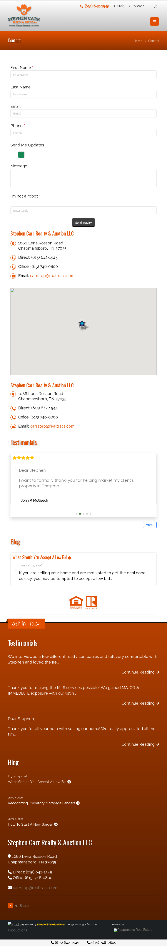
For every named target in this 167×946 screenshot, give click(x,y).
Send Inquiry (83, 222)
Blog (120, 6)
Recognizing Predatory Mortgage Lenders (42, 813)
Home (138, 41)
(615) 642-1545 (66, 943)
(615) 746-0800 (103, 943)
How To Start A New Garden (31, 834)
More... (150, 534)
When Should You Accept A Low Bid (40, 567)
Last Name (21, 87)
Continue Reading (139, 682)
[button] (76, 524)
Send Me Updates (27, 145)
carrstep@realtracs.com (52, 275)
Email (16, 106)
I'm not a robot (25, 196)
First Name (21, 67)
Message (20, 166)
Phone (17, 125)
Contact (137, 6)
